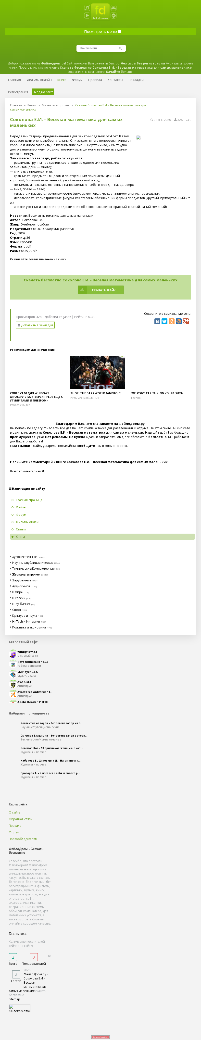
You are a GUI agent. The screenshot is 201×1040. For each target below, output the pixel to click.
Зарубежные (21, 580)
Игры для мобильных (84, 398)
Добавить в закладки (36, 325)
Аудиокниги (21, 586)
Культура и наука (24, 616)
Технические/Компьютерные (33, 568)
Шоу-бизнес (21, 604)
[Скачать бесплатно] (40, 372)
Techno (136, 398)
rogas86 (65, 316)
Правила (15, 826)
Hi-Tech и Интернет (26, 621)
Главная (16, 105)
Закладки (136, 79)
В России (18, 598)
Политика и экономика (29, 627)
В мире (17, 592)
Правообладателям (23, 839)
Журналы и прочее (56, 105)
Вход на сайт (43, 92)
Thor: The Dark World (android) (95, 393)
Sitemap (14, 999)
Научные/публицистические (32, 563)
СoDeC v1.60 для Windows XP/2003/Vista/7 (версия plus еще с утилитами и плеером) (36, 396)
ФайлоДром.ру (35, 974)
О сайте (14, 812)
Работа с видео (20, 405)
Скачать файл (104, 290)
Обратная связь (20, 819)
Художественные (24, 557)
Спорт (16, 610)
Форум (14, 832)
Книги (31, 105)
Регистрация (18, 92)
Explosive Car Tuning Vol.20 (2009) (157, 393)
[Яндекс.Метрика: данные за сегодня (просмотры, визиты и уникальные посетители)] (19, 1008)
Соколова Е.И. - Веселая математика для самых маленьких (28, 984)
